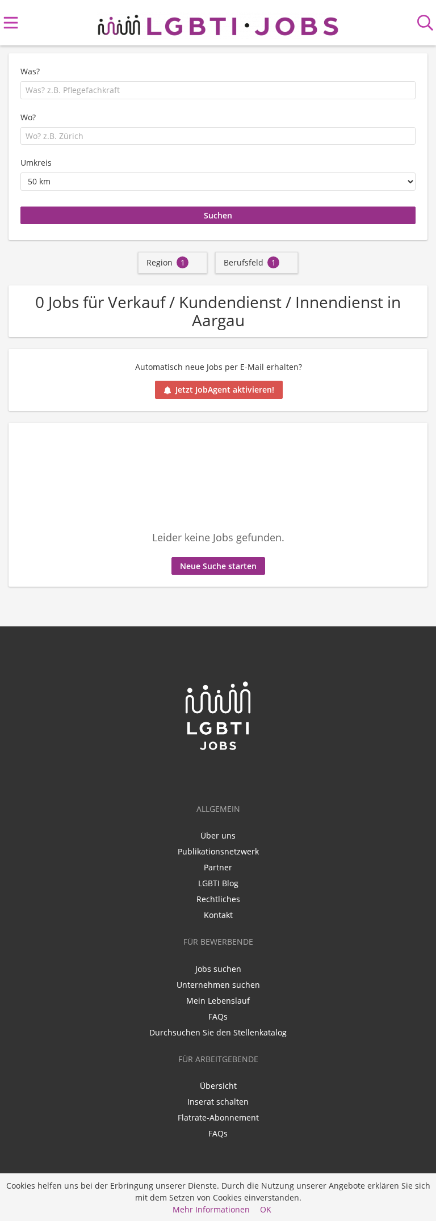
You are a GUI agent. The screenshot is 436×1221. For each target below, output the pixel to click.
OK (265, 1209)
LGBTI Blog (218, 883)
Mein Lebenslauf (218, 1000)
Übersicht (218, 1085)
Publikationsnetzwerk (218, 851)
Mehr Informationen (211, 1209)
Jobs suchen (218, 968)
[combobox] (218, 90)
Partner (218, 867)
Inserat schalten (218, 1101)
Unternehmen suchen (218, 984)
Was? (30, 71)
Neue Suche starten (218, 566)
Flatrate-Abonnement (218, 1117)
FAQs (218, 1016)
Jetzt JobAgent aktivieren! (224, 389)
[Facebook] (220, 775)
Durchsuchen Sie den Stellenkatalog (218, 1032)
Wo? (28, 117)
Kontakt (218, 915)
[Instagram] (236, 775)
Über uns (218, 835)
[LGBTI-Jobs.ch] (218, 23)
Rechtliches (218, 899)
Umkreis (36, 162)
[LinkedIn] (201, 775)
